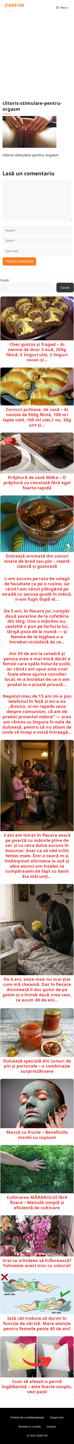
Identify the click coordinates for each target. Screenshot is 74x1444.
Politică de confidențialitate (27, 1417)
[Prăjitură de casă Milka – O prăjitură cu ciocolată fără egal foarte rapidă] (37, 453)
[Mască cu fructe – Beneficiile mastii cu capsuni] (37, 1103)
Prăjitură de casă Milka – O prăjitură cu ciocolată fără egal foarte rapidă (37, 482)
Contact (51, 1426)
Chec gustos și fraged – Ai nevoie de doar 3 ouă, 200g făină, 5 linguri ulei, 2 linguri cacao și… (37, 352)
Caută (4, 280)
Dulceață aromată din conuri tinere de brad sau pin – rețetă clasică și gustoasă (37, 561)
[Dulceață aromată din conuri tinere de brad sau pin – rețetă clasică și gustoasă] (37, 523)
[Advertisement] (37, 54)
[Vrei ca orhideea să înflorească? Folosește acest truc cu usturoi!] (37, 1235)
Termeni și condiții (29, 1426)
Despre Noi (57, 1417)
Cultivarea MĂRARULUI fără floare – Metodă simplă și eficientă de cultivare (37, 1202)
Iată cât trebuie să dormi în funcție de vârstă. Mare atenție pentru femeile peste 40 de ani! (37, 1323)
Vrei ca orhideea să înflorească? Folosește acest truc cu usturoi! (37, 1262)
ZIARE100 (14, 5)
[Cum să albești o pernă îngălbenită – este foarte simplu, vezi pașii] (37, 1356)
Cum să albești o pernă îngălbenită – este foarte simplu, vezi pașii (37, 1386)
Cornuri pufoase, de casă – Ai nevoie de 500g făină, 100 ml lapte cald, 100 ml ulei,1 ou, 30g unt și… (37, 417)
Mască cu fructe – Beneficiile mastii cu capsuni (37, 1134)
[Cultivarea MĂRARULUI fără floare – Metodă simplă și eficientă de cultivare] (37, 1169)
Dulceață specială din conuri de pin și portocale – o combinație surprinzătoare (37, 1066)
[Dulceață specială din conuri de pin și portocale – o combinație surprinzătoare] (37, 1032)
